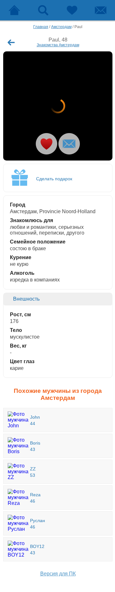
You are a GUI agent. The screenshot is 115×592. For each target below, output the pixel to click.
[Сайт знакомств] (14, 10)
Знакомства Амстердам (58, 45)
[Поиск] (43, 10)
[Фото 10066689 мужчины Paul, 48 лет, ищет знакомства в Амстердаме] (57, 106)
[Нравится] (46, 143)
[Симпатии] (71, 10)
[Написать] (69, 143)
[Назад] (11, 42)
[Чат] (100, 10)
